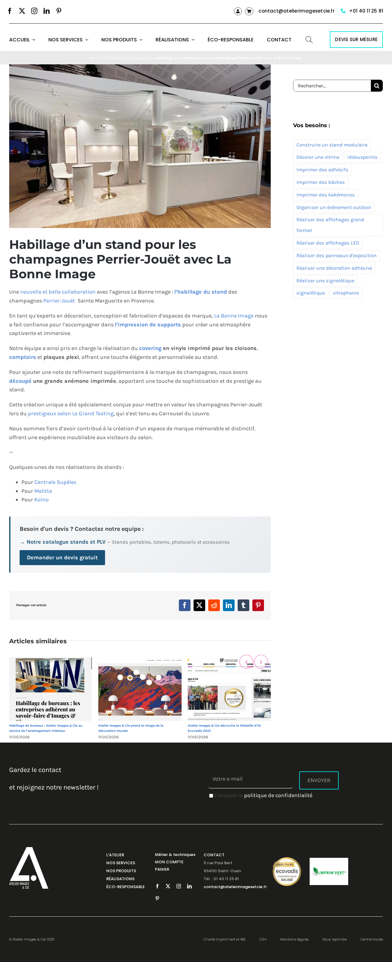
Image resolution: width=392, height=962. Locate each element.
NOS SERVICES (120, 863)
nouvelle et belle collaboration (58, 291)
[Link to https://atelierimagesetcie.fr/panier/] (249, 11)
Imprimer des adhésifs (322, 170)
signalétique (310, 293)
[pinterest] (59, 11)
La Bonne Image (234, 315)
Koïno (41, 499)
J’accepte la (263, 795)
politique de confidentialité (278, 795)
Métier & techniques (175, 854)
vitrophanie (346, 293)
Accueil (96, 57)
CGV (263, 939)
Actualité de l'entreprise (129, 57)
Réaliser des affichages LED (327, 243)
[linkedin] (46, 11)
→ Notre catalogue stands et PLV (63, 541)
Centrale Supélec (55, 482)
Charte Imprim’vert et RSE (224, 939)
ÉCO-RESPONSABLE (125, 887)
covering (150, 348)
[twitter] (22, 11)
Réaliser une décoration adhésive (334, 268)
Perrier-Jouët (59, 300)
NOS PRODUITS (121, 871)
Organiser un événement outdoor (333, 207)
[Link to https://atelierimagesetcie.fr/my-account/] (238, 11)
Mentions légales (294, 939)
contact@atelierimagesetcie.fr (296, 11)
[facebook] (10, 11)
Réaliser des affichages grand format (330, 225)
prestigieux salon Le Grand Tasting (71, 413)
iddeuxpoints (362, 157)
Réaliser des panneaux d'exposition (336, 255)
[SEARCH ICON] (309, 39)
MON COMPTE (169, 862)
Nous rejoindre (334, 939)
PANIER (162, 869)
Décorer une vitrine (317, 157)
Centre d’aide (371, 939)
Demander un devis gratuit (62, 557)
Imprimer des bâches (320, 182)
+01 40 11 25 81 (366, 11)
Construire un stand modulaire (332, 145)
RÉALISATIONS (120, 879)
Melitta (43, 491)
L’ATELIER (115, 855)
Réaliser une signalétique (325, 280)
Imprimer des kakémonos (325, 195)
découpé (20, 381)
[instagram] (34, 11)
